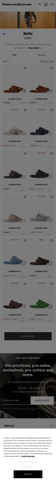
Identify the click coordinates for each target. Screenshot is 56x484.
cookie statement (28, 456)
